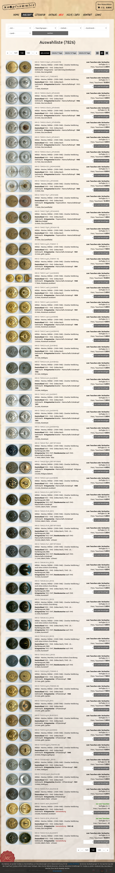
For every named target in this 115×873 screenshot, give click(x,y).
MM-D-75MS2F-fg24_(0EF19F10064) (48, 461)
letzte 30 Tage (84, 53)
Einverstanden (57, 871)
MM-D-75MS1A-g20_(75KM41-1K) (47, 259)
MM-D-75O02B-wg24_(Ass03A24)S (47, 774)
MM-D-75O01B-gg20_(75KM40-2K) (47, 745)
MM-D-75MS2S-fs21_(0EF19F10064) (48, 544)
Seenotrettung (61, 811)
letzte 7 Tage (57, 53)
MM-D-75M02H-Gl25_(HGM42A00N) (47, 166)
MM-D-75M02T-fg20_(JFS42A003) (47, 211)
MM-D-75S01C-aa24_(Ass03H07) (46, 804)
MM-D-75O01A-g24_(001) (44, 701)
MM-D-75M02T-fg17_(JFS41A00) (46, 195)
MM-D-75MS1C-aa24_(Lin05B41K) (47, 331)
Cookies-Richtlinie (73, 864)
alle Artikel (45, 53)
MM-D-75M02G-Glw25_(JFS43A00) (47, 152)
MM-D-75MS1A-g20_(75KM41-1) (46, 244)
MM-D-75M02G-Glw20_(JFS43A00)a (47, 122)
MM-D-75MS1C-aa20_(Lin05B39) (46, 287)
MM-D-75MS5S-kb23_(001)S (45, 655)
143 (28, 53)
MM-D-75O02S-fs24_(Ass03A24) (46, 789)
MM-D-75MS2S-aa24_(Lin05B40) (46, 478)
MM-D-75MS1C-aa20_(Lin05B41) (46, 302)
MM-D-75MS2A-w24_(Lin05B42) (46, 378)
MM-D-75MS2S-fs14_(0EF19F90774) (48, 492)
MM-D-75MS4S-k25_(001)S (44, 636)
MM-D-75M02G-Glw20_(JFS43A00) (47, 108)
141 (16, 53)
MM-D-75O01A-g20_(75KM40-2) (46, 671)
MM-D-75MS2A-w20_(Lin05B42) (46, 346)
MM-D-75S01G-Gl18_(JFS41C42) (46, 818)
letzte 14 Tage (70, 53)
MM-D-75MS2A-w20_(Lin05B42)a (46, 362)
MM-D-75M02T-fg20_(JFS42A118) (47, 227)
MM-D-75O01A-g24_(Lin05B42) (46, 730)
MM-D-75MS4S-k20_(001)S (44, 581)
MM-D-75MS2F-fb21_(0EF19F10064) (48, 443)
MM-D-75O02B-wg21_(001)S (45, 759)
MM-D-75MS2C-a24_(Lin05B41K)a (47, 427)
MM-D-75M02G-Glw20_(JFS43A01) (47, 137)
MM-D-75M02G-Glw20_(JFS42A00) (47, 93)
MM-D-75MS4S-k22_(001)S (44, 599)
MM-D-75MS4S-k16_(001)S (44, 562)
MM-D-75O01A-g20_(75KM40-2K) (47, 686)
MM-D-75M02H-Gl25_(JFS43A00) (46, 181)
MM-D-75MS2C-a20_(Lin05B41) (46, 394)
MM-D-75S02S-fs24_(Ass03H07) (46, 833)
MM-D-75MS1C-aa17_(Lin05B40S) (47, 273)
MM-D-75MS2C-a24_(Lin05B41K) (46, 410)
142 (22, 53)
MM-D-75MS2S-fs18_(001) (44, 511)
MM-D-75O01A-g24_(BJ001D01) (46, 715)
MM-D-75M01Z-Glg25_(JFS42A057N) (48, 62)
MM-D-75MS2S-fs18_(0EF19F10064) (48, 525)
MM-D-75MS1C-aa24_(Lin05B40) (46, 317)
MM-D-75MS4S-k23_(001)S (44, 618)
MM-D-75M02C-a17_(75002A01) (46, 76)
